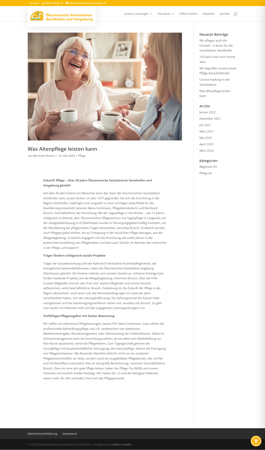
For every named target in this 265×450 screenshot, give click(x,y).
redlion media (121, 444)
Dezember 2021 (210, 118)
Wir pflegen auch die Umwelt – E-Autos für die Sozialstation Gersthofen (216, 45)
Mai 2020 (205, 138)
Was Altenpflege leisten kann (62, 148)
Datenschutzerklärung (42, 433)
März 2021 (206, 131)
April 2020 (206, 144)
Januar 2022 (207, 112)
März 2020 (206, 150)
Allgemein (206, 167)
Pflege (82, 156)
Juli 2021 (205, 125)
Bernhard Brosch (44, 156)
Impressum (69, 433)
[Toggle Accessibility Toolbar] (256, 441)
